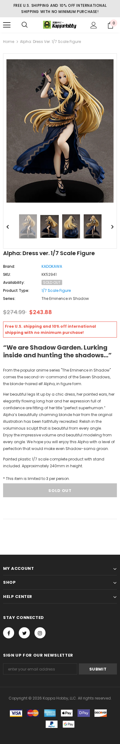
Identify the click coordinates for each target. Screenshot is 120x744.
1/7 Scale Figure (56, 290)
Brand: (9, 266)
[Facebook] (8, 632)
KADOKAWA (52, 266)
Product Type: (16, 290)
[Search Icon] (25, 25)
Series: (9, 298)
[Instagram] (40, 632)
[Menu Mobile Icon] (6, 25)
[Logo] (60, 25)
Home (8, 41)
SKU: (7, 274)
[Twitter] (24, 632)
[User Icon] (93, 25)
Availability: (14, 282)
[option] (60, 131)
